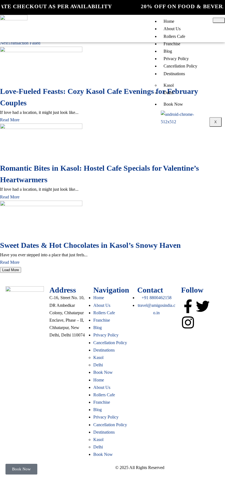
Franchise (172, 43)
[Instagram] (188, 322)
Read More (9, 119)
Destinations (174, 73)
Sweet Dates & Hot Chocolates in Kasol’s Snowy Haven (90, 245)
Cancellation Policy (180, 66)
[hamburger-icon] (219, 20)
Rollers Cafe (174, 36)
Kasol (169, 85)
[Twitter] (203, 306)
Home (169, 21)
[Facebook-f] (188, 306)
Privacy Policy (176, 58)
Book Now (173, 104)
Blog (168, 51)
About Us (172, 28)
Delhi (168, 92)
